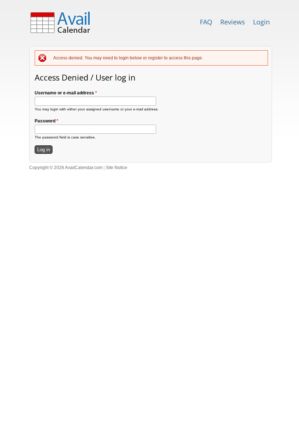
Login (261, 22)
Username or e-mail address (66, 92)
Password (46, 121)
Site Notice (116, 167)
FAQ (206, 22)
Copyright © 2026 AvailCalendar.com (65, 167)
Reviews (232, 22)
